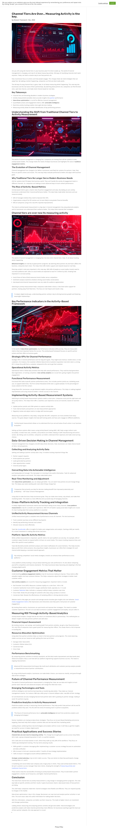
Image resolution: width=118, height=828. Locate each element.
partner (52, 98)
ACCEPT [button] (112, 3)
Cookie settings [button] (103, 3)
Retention (22, 590)
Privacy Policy (59, 827)
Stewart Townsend (20, 20)
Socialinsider (22, 529)
